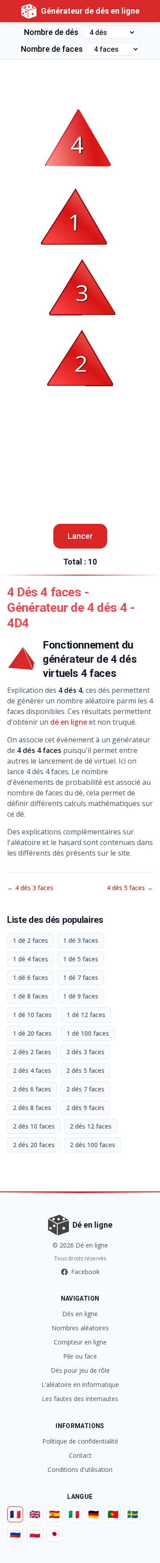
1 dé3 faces (80, 940)
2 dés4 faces (32, 1070)
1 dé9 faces (80, 996)
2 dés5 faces (85, 1070)
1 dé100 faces (88, 1033)
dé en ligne (68, 722)
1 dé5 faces (80, 959)
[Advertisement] (80, 82)
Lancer (80, 536)
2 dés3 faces (85, 1052)
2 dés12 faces (91, 1126)
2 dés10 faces (34, 1126)
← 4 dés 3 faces (30, 887)
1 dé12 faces (86, 1014)
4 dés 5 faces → (130, 887)
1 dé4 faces (30, 959)
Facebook (85, 1271)
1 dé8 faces (30, 996)
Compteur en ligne (80, 1342)
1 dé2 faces (30, 940)
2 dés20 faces (34, 1145)
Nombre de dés (51, 32)
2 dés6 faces (32, 1089)
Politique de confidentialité (80, 1441)
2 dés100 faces (92, 1145)
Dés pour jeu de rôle (80, 1370)
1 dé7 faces (80, 977)
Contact (80, 1455)
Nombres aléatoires (80, 1328)
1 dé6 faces (30, 977)
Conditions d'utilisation (80, 1469)
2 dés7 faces (85, 1089)
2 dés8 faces (32, 1107)
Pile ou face (80, 1356)
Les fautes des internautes (80, 1398)
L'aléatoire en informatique (80, 1384)
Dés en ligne (80, 1314)
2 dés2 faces (32, 1052)
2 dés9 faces (85, 1107)
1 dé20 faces (32, 1033)
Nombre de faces (52, 49)
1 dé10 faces (32, 1014)
